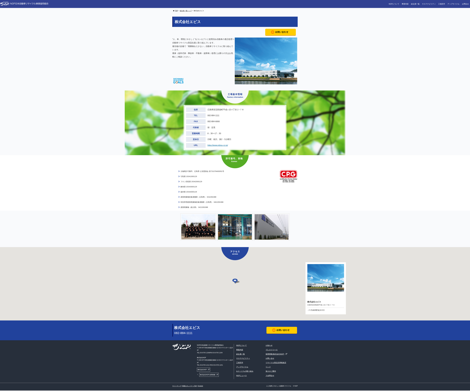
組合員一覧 (415, 4)
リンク (268, 367)
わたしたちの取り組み (244, 371)
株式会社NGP (202, 369)
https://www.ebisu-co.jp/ (217, 145)
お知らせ (269, 345)
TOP (176, 11)
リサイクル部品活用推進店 (276, 363)
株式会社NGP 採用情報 (207, 375)
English (200, 386)
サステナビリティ (429, 4)
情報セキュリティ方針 (189, 386)
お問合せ (465, 4)
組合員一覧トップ (186, 11)
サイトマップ (176, 386)
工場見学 (441, 4)
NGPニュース (241, 376)
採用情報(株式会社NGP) (275, 354)
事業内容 (405, 4)
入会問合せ (270, 376)
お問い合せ (270, 358)
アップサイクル (453, 4)
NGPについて (394, 4)
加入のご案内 (271, 371)
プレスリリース (272, 350)
